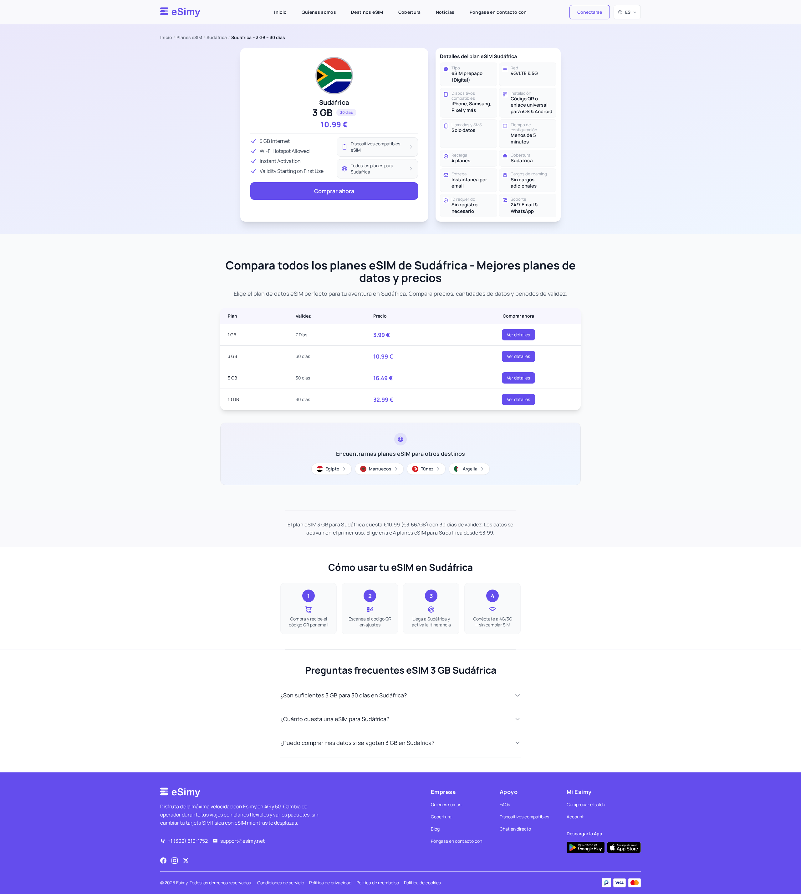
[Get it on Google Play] (586, 847)
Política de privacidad (330, 883)
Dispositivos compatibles (524, 817)
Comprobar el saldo (586, 804)
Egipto (332, 469)
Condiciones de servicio (280, 883)
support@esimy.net (242, 840)
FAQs (505, 804)
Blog (435, 829)
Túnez (427, 469)
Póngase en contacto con (498, 12)
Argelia (470, 469)
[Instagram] (174, 860)
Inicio (280, 12)
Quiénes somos (319, 12)
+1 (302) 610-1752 (188, 840)
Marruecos (380, 469)
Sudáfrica (217, 37)
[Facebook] (163, 860)
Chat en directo (515, 829)
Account (575, 817)
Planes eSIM (189, 37)
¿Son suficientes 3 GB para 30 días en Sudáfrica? (343, 695)
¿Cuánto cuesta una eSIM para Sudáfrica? (334, 719)
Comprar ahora (334, 191)
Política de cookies (422, 883)
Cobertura (409, 12)
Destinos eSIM (367, 12)
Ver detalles (518, 335)
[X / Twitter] (185, 860)
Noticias (445, 12)
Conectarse (589, 12)
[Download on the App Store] (624, 847)
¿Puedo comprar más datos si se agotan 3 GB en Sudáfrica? (357, 742)
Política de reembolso (377, 883)
